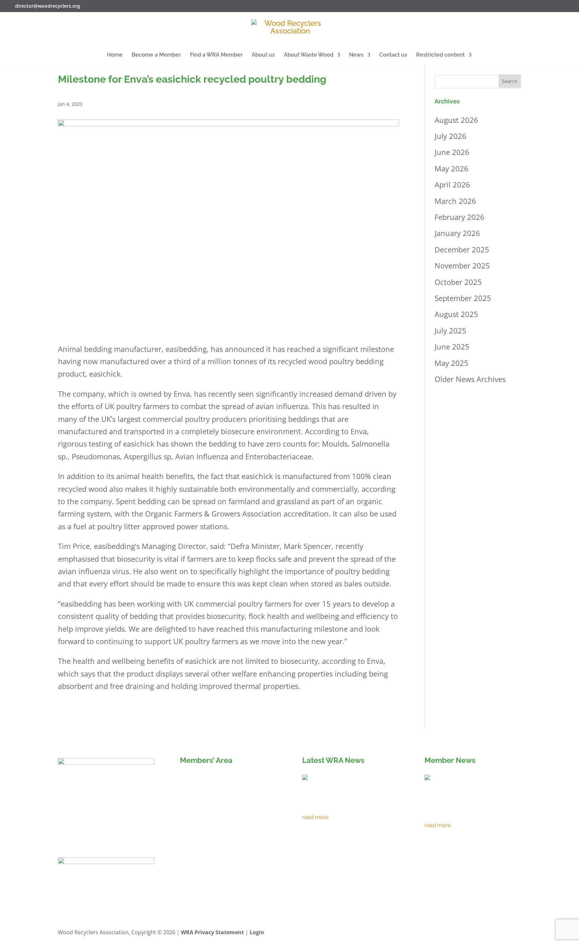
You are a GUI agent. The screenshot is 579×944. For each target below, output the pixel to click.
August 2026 (456, 120)
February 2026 (460, 217)
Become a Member (156, 55)
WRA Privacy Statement (212, 932)
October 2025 (458, 282)
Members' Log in (211, 779)
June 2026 (452, 152)
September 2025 (463, 298)
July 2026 (450, 136)
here (220, 825)
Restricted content (440, 55)
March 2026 (455, 201)
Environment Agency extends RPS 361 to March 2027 (345, 804)
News (356, 55)
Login (257, 932)
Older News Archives (470, 379)
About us (263, 55)
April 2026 (452, 184)
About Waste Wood (308, 55)
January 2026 (457, 233)
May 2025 (451, 363)
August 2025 (456, 314)
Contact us (393, 55)
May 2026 (451, 168)
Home (115, 55)
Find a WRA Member (216, 55)
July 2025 (450, 330)
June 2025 (452, 346)
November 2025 (462, 265)
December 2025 (462, 249)
